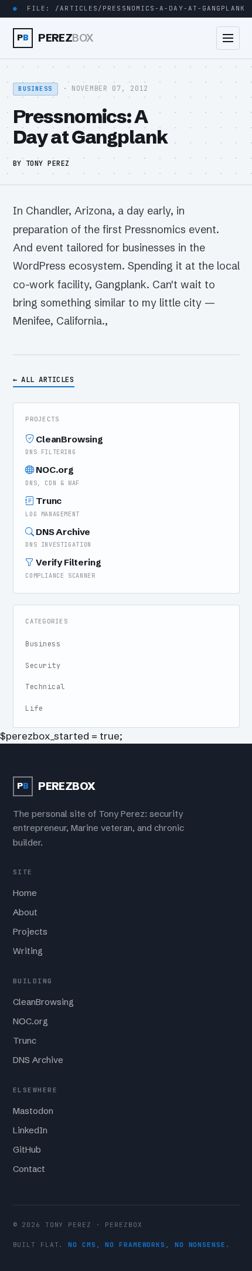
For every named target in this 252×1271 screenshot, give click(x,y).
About (25, 912)
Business (42, 644)
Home (25, 893)
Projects (30, 931)
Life (34, 708)
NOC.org (52, 475)
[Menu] (228, 38)
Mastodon (33, 1111)
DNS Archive (58, 537)
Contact (29, 1169)
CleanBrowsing (64, 445)
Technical (44, 686)
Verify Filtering (63, 568)
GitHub (27, 1149)
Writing (28, 951)
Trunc (52, 506)
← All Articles (43, 379)
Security (42, 665)
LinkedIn (30, 1130)
